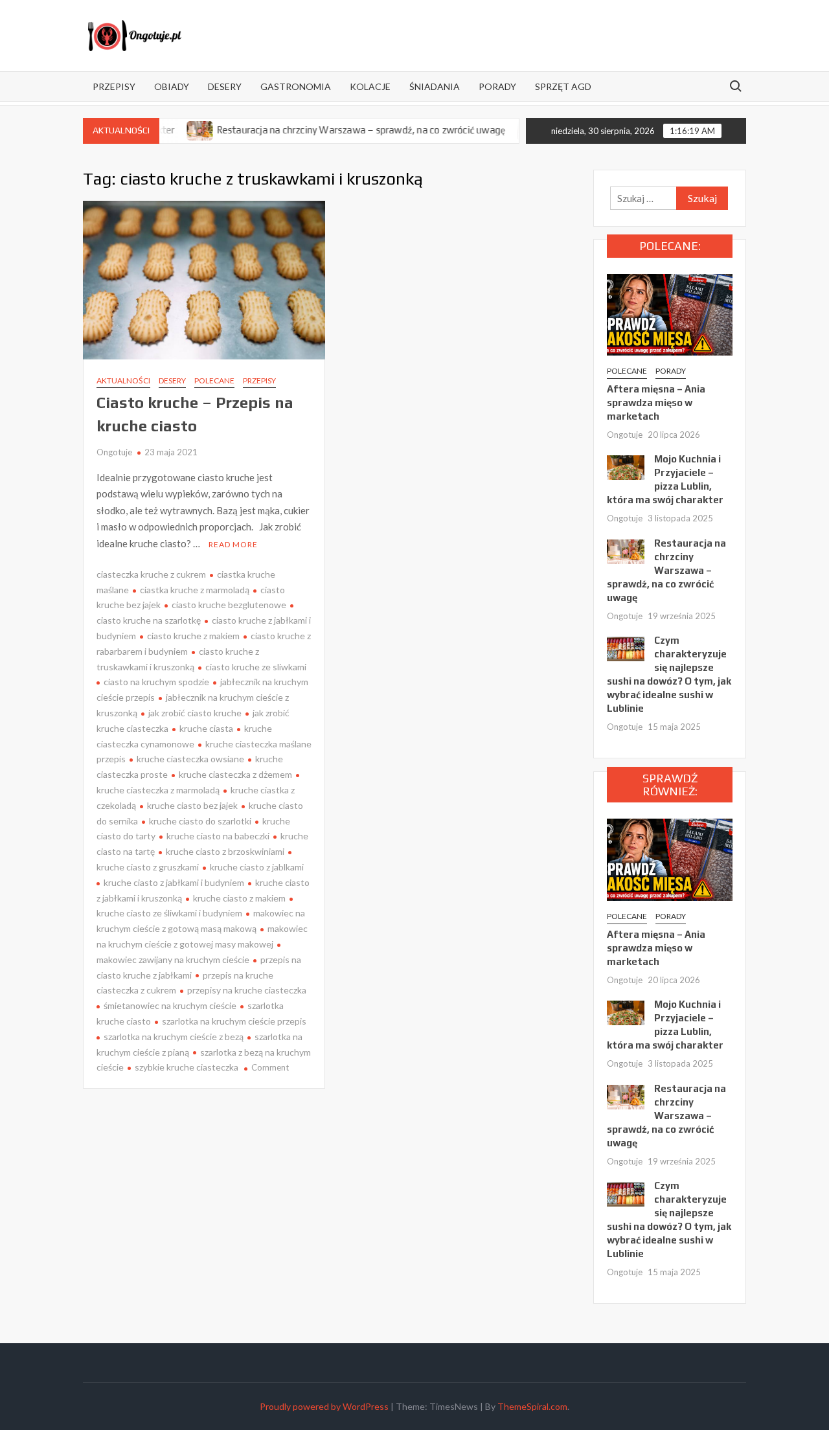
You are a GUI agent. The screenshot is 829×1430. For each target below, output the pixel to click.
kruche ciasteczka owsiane (190, 758)
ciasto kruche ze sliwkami (255, 666)
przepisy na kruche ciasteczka (246, 989)
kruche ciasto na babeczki (217, 835)
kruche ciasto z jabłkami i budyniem (174, 882)
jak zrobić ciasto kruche (195, 712)
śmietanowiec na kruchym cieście (170, 1005)
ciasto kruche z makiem (193, 635)
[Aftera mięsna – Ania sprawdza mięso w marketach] (669, 313)
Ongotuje (114, 452)
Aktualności (123, 380)
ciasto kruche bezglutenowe (229, 604)
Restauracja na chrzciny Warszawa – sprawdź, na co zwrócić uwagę (330, 129)
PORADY (497, 86)
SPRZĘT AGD (563, 86)
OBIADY (171, 86)
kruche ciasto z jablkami (257, 866)
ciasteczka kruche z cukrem (151, 574)
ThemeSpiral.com (532, 1406)
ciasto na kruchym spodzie (156, 681)
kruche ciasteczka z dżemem (235, 774)
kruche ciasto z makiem (239, 897)
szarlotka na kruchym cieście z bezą (174, 1036)
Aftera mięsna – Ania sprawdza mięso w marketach (656, 402)
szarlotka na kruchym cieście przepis (234, 1021)
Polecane (214, 380)
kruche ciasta (206, 728)
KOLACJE (370, 86)
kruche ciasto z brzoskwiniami (225, 851)
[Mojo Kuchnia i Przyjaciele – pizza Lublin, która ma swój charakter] (625, 466)
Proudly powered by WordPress (324, 1406)
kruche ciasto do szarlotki (200, 820)
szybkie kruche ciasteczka (186, 1066)
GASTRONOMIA (295, 86)
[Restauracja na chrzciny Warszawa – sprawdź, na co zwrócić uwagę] (625, 550)
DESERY (225, 86)
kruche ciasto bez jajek (192, 805)
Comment (270, 1067)
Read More (233, 544)
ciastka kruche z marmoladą (194, 589)
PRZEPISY (114, 86)
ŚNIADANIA (434, 86)
